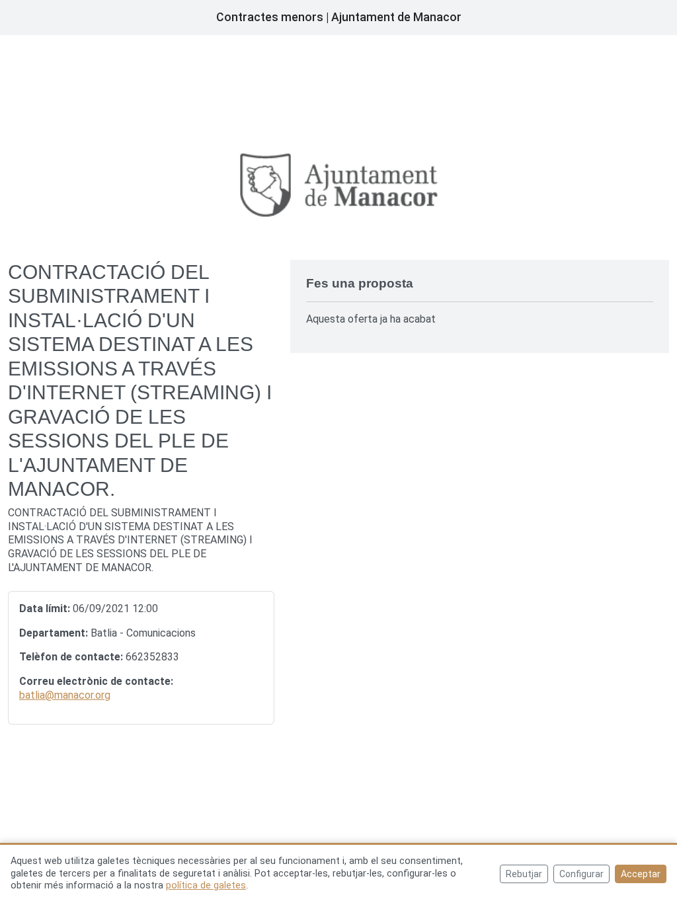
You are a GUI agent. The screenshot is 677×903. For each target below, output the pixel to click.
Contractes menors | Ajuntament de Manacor (338, 17)
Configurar (581, 874)
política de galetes (206, 885)
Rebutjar (524, 874)
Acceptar (640, 874)
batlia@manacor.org (64, 695)
